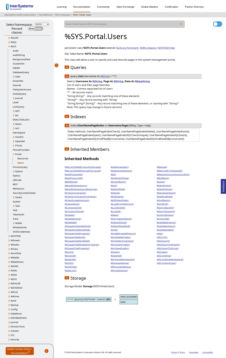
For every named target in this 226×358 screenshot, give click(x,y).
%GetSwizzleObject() (121, 170)
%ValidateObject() (166, 226)
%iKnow (15, 296)
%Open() (115, 251)
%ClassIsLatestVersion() (77, 200)
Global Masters (149, 7)
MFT (17, 111)
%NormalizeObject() (121, 218)
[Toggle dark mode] (217, 24)
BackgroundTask (21, 59)
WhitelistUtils (20, 227)
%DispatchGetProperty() (77, 233)
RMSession (18, 188)
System (16, 201)
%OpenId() (116, 255)
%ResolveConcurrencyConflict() (173, 174)
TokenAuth (18, 214)
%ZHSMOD (16, 287)
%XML (14, 270)
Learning (62, 7)
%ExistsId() (70, 255)
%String (104, 76)
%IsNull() (115, 192)
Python (19, 171)
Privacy (174, 352)
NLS (17, 128)
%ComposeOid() (73, 207)
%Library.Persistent (127, 48)
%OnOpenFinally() (120, 244)
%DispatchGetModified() (77, 229)
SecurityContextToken (24, 192)
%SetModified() (165, 196)
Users (88, 15)
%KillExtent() (117, 196)
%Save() (161, 181)
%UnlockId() (163, 218)
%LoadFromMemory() (122, 203)
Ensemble (18, 80)
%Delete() (70, 215)
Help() (160, 233)
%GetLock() (71, 270)
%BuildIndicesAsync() (76, 185)
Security (15, 339)
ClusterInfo (18, 63)
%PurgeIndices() (119, 270)
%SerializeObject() (166, 192)
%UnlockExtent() (165, 215)
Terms (182, 352)
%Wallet (15, 257)
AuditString (19, 54)
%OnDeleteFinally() (121, 237)
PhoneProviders (21, 149)
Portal (82, 15)
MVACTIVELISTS (21, 119)
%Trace (14, 248)
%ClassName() (72, 203)
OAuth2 (19, 136)
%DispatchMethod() (75, 237)
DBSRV (16, 67)
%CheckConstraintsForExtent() (80, 196)
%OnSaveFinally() (120, 248)
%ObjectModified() (120, 226)
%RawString (142, 81)
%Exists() (69, 251)
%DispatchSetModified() (77, 240)
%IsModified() (118, 189)
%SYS (75, 15)
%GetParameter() (120, 167)
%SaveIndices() (164, 189)
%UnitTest (16, 253)
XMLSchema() (164, 255)
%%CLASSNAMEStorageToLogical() (83, 170)
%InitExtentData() (120, 178)
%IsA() (114, 185)
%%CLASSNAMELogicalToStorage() (83, 167)
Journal (19, 98)
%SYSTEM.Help (166, 48)
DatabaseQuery (21, 72)
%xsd (13, 300)
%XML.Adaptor (148, 48)
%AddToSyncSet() (74, 178)
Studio (18, 197)
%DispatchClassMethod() (78, 226)
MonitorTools (18, 326)
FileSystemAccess (22, 89)
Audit (15, 50)
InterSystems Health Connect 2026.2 (20, 15)
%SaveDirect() (164, 185)
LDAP (16, 102)
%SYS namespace (62, 15)
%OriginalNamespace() (123, 259)
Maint (18, 123)
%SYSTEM (16, 235)
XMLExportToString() (168, 248)
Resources (22, 158)
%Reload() (162, 167)
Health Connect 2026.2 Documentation (20, 351)
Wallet (18, 223)
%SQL (14, 42)
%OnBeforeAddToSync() (123, 233)
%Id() (113, 174)
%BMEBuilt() (71, 181)
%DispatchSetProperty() (77, 248)
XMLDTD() (162, 237)
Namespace (19, 132)
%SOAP (14, 37)
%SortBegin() (163, 200)
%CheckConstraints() (75, 192)
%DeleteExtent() (73, 218)
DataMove (16, 313)
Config (14, 309)
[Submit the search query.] (181, 24)
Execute (17, 85)
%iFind (14, 292)
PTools (18, 145)
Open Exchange (126, 7)
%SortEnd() (162, 203)
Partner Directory (194, 7)
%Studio (15, 244)
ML (17, 115)
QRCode (17, 179)
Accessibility (207, 352)
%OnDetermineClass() (122, 240)
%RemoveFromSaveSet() (169, 170)
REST (15, 184)
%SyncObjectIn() (165, 207)
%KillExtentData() (120, 200)
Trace (15, 218)
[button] (67, 67)
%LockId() (116, 211)
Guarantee (193, 352)
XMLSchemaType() (166, 263)
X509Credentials (21, 231)
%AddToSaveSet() (74, 174)
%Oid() (114, 229)
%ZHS (14, 279)
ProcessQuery (20, 167)
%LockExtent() (118, 207)
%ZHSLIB (15, 283)
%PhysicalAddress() (121, 266)
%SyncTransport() (166, 211)
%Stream (15, 240)
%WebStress (17, 261)
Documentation (81, 7)
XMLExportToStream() (168, 244)
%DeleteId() (71, 222)
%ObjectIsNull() (119, 222)
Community (103, 7)
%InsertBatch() (118, 181)
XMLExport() (163, 240)
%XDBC (14, 266)
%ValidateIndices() (166, 222)
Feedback (223, 185)
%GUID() (69, 263)
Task (17, 205)
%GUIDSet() (71, 266)
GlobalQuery (19, 93)
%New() (115, 215)
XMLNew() (162, 251)
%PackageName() (120, 263)
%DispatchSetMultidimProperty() (82, 244)
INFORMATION (19, 317)
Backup (14, 304)
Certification (171, 7)
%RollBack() (163, 178)
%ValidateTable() (165, 229)
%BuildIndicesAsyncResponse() (81, 189)
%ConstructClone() (74, 211)
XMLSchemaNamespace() (170, 259)
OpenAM (20, 141)
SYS (12, 335)
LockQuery (18, 106)
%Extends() (70, 259)
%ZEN (14, 274)
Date (17, 76)
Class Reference (45, 15)
